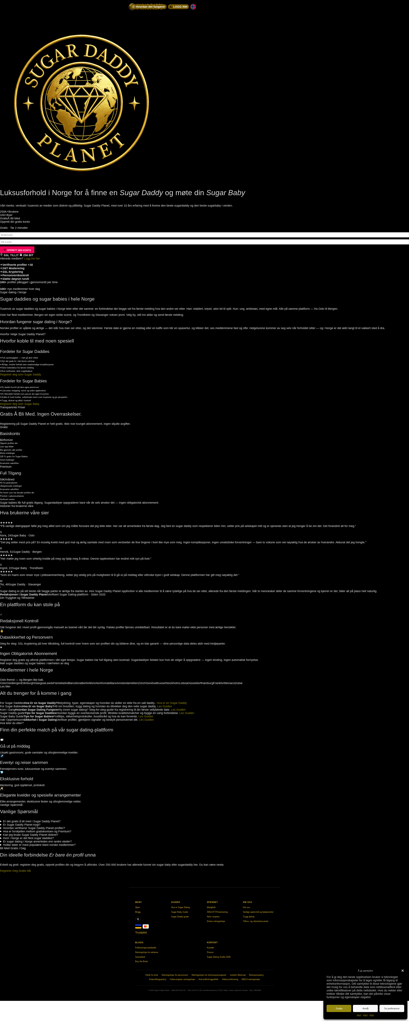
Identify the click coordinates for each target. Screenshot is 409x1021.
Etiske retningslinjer (216, 921)
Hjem (137, 907)
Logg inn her (32, 258)
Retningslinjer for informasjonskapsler (209, 975)
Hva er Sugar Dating (180, 907)
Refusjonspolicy (256, 975)
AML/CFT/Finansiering (217, 912)
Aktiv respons (213, 916)
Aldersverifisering (230, 979)
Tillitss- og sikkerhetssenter (255, 921)
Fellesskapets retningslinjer (182, 979)
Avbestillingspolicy (157, 979)
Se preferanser (392, 1008)
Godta (339, 1008)
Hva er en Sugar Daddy (172, 703)
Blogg (137, 912)
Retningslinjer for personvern (175, 975)
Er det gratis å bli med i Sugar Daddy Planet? (32, 821)
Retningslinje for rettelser (146, 952)
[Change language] (193, 7)
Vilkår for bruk (151, 975)
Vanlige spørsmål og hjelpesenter (258, 912)
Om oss (246, 907)
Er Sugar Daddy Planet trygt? (21, 824)
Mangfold (211, 907)
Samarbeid (140, 957)
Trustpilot (141, 932)
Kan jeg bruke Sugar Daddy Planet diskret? (30, 834)
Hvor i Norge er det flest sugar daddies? (28, 838)
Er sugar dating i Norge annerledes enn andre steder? (37, 841)
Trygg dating (248, 916)
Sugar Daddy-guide (180, 916)
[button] (402, 970)
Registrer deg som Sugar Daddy (20, 374)
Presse (210, 952)
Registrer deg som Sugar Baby (19, 404)
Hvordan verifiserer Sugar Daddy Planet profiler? (34, 828)
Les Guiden (164, 706)
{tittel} (359, 1015)
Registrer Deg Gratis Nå (15, 870)
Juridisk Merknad (238, 975)
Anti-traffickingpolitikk (209, 979)
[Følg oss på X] (138, 919)
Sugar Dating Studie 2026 (219, 957)
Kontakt (210, 947)
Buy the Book (141, 961)
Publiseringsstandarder (145, 947)
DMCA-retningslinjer (251, 979)
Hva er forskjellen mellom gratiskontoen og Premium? (37, 831)
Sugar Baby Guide (179, 912)
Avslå (365, 1008)
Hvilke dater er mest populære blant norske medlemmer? (39, 844)
